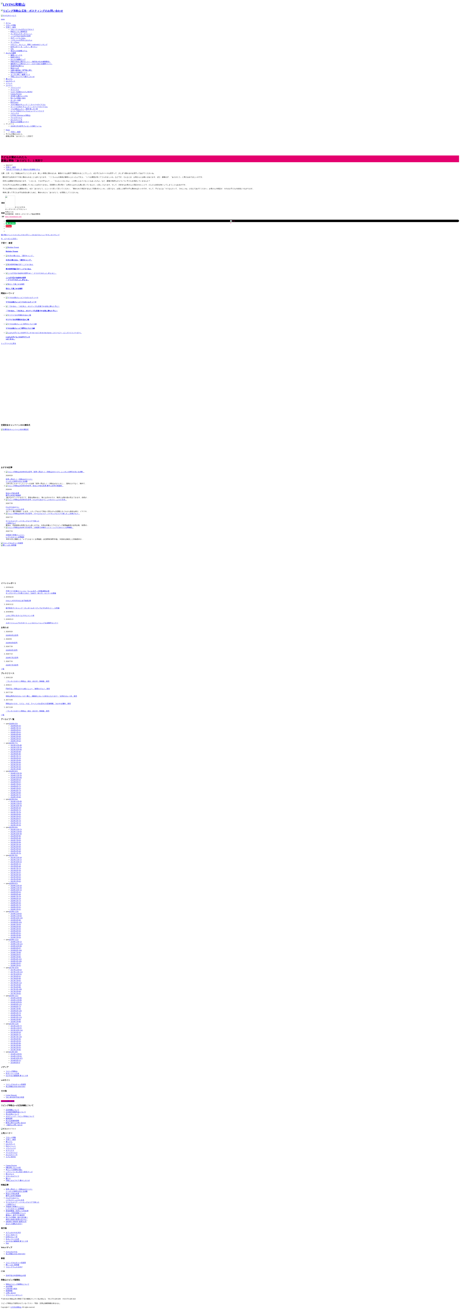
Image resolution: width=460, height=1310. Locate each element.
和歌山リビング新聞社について (17, 1284)
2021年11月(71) (16, 860)
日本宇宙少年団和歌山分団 (16, 1275)
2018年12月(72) (16, 942)
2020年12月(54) (16, 885)
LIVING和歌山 (16, 1307)
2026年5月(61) (16, 732)
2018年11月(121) (17, 944)
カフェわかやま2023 (13, 1232)
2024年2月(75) (16, 795)
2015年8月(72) (16, 1034)
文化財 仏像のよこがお (19, 96)
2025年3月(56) (16, 765)
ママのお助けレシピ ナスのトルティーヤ (21, 302)
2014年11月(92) (16, 1056)
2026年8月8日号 (11, 643)
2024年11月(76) (16, 775)
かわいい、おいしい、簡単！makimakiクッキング (29, 44)
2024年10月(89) (16, 778)
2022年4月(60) (16, 847)
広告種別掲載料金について (16, 1112)
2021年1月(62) (16, 881)
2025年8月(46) (16, 754)
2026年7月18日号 (12, 665)
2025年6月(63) (16, 758)
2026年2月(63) (16, 739)
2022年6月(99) (16, 842)
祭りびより (10, 1174)
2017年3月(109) (16, 989)
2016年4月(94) (16, 1015)
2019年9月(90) (16, 920)
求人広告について (12, 1114)
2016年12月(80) (16, 998)
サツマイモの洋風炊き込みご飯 (17, 319)
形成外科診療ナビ (17, 66)
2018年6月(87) (16, 955)
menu (3, 19)
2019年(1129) (14, 911)
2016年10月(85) (16, 1002)
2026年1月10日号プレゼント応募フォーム (26, 126)
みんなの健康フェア (18, 59)
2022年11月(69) (16, 832)
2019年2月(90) (16, 935)
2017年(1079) (14, 968)
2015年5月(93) (16, 1041)
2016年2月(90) (16, 1019)
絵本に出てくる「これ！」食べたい (24, 47)
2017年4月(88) (16, 987)
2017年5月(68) (16, 985)
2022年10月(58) (16, 834)
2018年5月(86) (16, 957)
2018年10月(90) (16, 946)
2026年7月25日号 (12, 658)
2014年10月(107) (17, 1058)
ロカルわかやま (11, 1252)
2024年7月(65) (16, 784)
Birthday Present (12, 251)
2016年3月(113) (16, 1017)
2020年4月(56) (16, 903)
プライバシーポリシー (14, 1295)
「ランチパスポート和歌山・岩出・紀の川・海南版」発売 (27, 681)
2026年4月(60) (16, 734)
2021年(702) (13, 855)
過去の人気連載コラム (19, 51)
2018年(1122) (14, 939)
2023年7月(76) (16, 812)
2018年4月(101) (16, 959)
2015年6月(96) (16, 1039)
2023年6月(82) (16, 814)
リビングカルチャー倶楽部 (16, 1084)
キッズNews (15, 42)
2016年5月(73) (16, 1013)
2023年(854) (13, 799)
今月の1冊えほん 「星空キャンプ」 (19, 260)
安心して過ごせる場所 (14, 288)
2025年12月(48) (16, 745)
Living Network (11, 1095)
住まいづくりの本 (12, 1073)
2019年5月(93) (16, 929)
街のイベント (11, 1146)
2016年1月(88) (16, 1022)
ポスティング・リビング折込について (20, 1116)
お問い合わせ (11, 1293)
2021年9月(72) (16, 864)
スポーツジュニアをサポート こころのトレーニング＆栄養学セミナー (32, 623)
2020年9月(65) (16, 892)
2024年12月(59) (16, 773)
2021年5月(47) (16, 873)
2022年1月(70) (16, 853)
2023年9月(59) (16, 808)
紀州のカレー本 (11, 1237)
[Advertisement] (73, 144)
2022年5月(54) (16, 844)
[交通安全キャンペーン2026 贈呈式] (15, 429)
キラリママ (15, 90)
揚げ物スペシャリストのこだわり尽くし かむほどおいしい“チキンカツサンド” (30, 235)
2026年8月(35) (16, 726)
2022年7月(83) (16, 840)
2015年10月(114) (17, 1030)
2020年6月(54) (16, 898)
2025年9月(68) (16, 752)
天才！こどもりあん (18, 38)
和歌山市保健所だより (19, 72)
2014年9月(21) (16, 1060)
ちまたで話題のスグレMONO (21, 92)
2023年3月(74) (16, 821)
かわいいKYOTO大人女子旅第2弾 (18, 601)
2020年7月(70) (16, 896)
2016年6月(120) (16, 1011)
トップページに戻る (8, 343)
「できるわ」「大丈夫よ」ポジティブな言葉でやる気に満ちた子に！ (32, 311)
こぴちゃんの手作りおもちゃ (21, 40)
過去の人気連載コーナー (20, 122)
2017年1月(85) (16, 993)
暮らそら (9, 79)
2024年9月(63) (16, 780)
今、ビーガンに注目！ (9, 239)
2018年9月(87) (16, 948)
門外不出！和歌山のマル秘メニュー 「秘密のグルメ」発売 (28, 689)
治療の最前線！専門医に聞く (21, 70)
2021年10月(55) (16, 862)
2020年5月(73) (16, 901)
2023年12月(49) (16, 801)
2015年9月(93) (16, 1032)
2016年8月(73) (16, 1006)
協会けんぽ (15, 68)
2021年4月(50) (16, 875)
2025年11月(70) (16, 747)
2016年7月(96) (16, 1009)
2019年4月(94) (16, 931)
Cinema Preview (16, 94)
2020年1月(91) (16, 909)
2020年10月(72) (16, 890)
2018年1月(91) (16, 965)
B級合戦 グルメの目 (13, 1167)
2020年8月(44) (16, 894)
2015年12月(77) (16, 1026)
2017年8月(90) (16, 978)
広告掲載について (12, 1110)
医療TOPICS (15, 57)
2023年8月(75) (16, 810)
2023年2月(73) (16, 823)
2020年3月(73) (16, 905)
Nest (7, 1243)
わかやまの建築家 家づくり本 (17, 1076)
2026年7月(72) (16, 728)
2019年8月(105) (16, 922)
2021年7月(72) (16, 868)
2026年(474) (13, 724)
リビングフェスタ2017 (14, 1267)
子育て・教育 (11, 27)
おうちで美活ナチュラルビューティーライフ (27, 111)
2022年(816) (13, 827)
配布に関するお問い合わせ (16, 1123)
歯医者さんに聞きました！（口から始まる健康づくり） (31, 64)
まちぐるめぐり (11, 1235)
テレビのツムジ (16, 117)
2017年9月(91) (16, 976)
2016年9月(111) (16, 1004)
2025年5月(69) (16, 760)
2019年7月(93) (16, 924)
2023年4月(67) (16, 819)
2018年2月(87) (16, 963)
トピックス (15, 113)
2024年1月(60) (16, 797)
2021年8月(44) (16, 866)
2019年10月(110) (17, 918)
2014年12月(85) (16, 1054)
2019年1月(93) (16, 937)
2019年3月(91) (16, 933)
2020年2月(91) (16, 907)
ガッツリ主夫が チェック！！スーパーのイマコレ (29, 107)
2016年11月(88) (16, 1000)
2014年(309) (13, 1052)
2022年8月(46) (16, 838)
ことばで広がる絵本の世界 (21, 36)
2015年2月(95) (16, 1047)
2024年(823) (13, 771)
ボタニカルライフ (12, 1176)
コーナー (9, 85)
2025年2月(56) (16, 767)
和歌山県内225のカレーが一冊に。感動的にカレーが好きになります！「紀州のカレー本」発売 (41, 696)
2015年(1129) (14, 1024)
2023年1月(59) (16, 825)
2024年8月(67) (16, 782)
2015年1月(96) (16, 1050)
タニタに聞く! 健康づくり (20, 74)
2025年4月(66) (16, 762)
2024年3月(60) (16, 793)
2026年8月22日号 (12, 635)
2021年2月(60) (16, 879)
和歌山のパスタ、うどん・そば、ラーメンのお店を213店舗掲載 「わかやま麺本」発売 (38, 703)
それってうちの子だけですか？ (22, 29)
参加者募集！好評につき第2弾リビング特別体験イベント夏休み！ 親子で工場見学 (17, 1213)
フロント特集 (11, 25)
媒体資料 (9, 1118)
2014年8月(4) (15, 1063)
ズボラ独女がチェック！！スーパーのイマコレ (28, 104)
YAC (12, 49)
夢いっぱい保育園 (12, 1265)
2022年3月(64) (16, 849)
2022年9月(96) (16, 836)
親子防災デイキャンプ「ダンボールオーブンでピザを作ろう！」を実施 (32, 608)
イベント (9, 83)
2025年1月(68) (16, 769)
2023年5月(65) (16, 816)
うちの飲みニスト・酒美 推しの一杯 (24, 109)
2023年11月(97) (16, 803)
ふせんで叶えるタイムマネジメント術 (20, 615)
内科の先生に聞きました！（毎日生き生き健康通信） (31, 62)
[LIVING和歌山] (13, 4)
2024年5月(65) (16, 788)
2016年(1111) (13, 996)
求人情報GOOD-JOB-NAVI (15, 1086)
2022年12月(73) (16, 829)
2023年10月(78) (16, 806)
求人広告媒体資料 (12, 1121)
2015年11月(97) (16, 1028)
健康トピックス (16, 55)
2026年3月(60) (16, 736)
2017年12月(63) (16, 970)
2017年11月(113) (17, 972)
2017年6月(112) (16, 983)
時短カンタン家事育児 (19, 32)
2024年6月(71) (16, 786)
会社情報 (9, 1286)
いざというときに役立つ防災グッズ (19, 1172)
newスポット (10, 81)
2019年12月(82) (16, 914)
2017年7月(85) (16, 981)
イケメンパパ (16, 87)
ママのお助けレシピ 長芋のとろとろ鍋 (20, 328)
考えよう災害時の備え (14, 1170)
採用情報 (9, 1291)
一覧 (2, 669)
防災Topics (14, 102)
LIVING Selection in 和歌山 (20, 115)
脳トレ (8, 1178)
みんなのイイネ (16, 120)
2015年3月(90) (16, 1045)
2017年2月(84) (16, 991)
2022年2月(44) (16, 851)
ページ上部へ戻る (7, 1101)
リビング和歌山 (11, 1071)
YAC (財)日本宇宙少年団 (15, 1097)
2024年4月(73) (16, 790)
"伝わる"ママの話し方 (14, 169)
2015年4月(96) (16, 1043)
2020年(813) (13, 883)
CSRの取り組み (11, 1288)
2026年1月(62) (16, 741)
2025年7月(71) (16, 756)
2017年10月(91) (16, 974)
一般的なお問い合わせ (14, 1125)
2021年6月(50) (16, 870)
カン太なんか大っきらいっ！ (21, 34)
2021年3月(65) (16, 877)
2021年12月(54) (16, 857)
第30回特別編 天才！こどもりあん (18, 269)
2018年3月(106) (16, 961)
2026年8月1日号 (11, 650)
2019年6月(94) (16, 927)
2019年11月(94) (16, 916)
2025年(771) (13, 743)
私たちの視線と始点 (18, 98)
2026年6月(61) (16, 730)
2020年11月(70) (16, 888)
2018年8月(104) (16, 950)
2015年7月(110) (16, 1037)
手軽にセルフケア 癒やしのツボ (22, 77)
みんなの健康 (11, 53)
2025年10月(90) (16, 749)
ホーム (8, 23)
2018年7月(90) (16, 952)
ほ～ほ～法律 (16, 100)
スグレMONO (11, 1157)
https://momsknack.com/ (13, 217)
